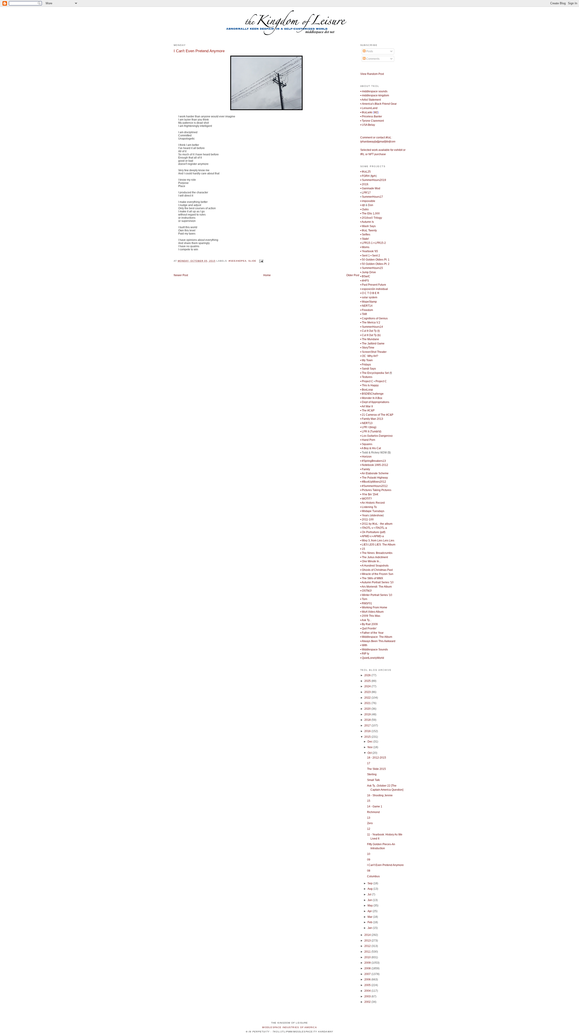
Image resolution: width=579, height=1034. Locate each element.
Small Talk (373, 780)
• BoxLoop (366, 389)
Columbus (373, 876)
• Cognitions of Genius (374, 318)
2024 (367, 686)
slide (252, 261)
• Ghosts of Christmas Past (376, 570)
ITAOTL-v (367, 527)
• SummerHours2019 (373, 180)
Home (267, 275)
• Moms (364, 247)
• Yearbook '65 (369, 251)
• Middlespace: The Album (376, 636)
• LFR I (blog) (368, 427)
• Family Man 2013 (371, 418)
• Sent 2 (375, 255)
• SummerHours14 (371, 326)
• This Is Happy (369, 385)
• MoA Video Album (372, 611)
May (370, 905)
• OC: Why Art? (369, 356)
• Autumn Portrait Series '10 (377, 582)
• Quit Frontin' (368, 628)
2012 (367, 946)
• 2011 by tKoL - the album (376, 523)
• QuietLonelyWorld (372, 657)
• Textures (366, 377)
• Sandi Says (368, 368)
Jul (370, 894)
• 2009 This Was (370, 615)
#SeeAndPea (238, 261)
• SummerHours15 (371, 268)
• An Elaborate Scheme (374, 473)
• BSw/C (365, 276)
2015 (367, 736)
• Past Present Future (373, 284)
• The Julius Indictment (374, 557)
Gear (378, 103)
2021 (367, 703)
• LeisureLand (368, 108)
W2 (376, 112)
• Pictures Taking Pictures (375, 490)
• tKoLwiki (366, 112)
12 (368, 828)
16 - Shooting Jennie (380, 795)
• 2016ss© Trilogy (371, 217)
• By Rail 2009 (369, 624)
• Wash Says (368, 226)
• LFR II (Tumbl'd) (370, 431)
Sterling (372, 774)
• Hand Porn (367, 439)
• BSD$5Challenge (372, 393)
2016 (367, 731)
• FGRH (365, 176)
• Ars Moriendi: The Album (376, 586)
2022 (367, 697)
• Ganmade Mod (370, 188)
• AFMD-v (366, 536)
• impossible (367, 201)
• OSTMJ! (366, 590)
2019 (367, 714)
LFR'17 (366, 192)
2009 (367, 962)
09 (368, 859)
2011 (367, 951)
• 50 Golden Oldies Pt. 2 (374, 264)
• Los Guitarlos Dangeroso (376, 435)
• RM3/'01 (366, 603)
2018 (367, 719)
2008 (367, 968)
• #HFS (364, 280)
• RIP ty (364, 653)
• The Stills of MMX (371, 578)
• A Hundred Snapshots (374, 565)
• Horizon (366, 456)
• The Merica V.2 (370, 322)
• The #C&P (367, 410)
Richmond (373, 812)
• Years (364, 515)
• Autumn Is (367, 221)
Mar (370, 916)
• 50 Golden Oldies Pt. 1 (374, 259)
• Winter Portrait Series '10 (376, 595)
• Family (365, 469)
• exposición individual (374, 289)
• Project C (366, 381)
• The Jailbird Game (372, 343)
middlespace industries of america (289, 1027)
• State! (364, 238)
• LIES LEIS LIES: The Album (377, 544)
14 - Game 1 (374, 806)
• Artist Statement (370, 99)
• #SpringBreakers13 (373, 460)
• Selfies (365, 234)
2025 (367, 681)
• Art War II (366, 406)
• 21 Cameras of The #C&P (376, 414)
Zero (370, 823)
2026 (367, 675)
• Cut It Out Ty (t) (370, 330)
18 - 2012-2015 (376, 757)
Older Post (352, 275)
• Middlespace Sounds (374, 649)
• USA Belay (367, 124)
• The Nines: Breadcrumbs (376, 553)
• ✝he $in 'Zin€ (369, 494)
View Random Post (372, 74)
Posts (369, 51)
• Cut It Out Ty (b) (370, 335)
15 (368, 800)
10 (368, 854)
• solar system (368, 297)
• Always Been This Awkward (377, 641)
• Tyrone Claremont (372, 120)
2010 (367, 957)
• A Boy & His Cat (370, 448)
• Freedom (366, 310)
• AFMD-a (378, 536)
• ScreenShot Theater (373, 351)
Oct (370, 752)
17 (368, 763)
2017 (367, 725)
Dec (370, 741)
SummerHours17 (372, 196)
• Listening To (368, 507)
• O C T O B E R (369, 293)
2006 (367, 979)
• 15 (362, 548)
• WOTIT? (366, 498)
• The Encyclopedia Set (374, 373)
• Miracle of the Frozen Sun (376, 574)
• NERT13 (366, 423)
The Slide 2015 (376, 769)
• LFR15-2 (379, 242)
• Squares (366, 444)
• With (363, 645)
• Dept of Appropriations (374, 402)
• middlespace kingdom (374, 95)
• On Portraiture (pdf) (372, 532)
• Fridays (365, 364)
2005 (367, 985)
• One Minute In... (370, 561)
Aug (370, 888)
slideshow (376, 515)
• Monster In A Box (371, 398)
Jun (370, 900)
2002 (367, 1001)
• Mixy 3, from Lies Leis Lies (377, 540)
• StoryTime (367, 347)
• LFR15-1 (366, 242)
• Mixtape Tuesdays (372, 511)
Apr (370, 911)
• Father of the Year (372, 632)
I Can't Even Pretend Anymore (199, 51)
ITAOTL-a (381, 527)
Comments (372, 58)
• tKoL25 (365, 171)
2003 (367, 996)
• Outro (364, 209)
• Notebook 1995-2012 (374, 465)
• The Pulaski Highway (374, 477)
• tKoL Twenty (368, 230)
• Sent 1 (365, 255)
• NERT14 (366, 305)
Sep (370, 883)
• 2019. (364, 184)
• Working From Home (373, 607)
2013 (367, 940)
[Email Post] (260, 261)
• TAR (363, 314)
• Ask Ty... (365, 620)
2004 (367, 990)
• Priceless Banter (371, 116)
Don (370, 205)
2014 (367, 935)
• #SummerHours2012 (374, 486)
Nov (370, 747)
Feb (370, 922)
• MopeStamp (368, 301)
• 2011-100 (367, 519)
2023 (367, 692)
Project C (381, 381)
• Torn (363, 599)
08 (368, 870)
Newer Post (181, 275)
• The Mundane (369, 339)
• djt (362, 205)
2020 (367, 708)
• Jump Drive (368, 272)
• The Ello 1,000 (370, 213)
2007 (367, 974)
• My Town (366, 360)
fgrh (373, 176)
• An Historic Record (372, 502)
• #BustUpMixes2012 (373, 481)
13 (368, 817)
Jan (370, 928)
